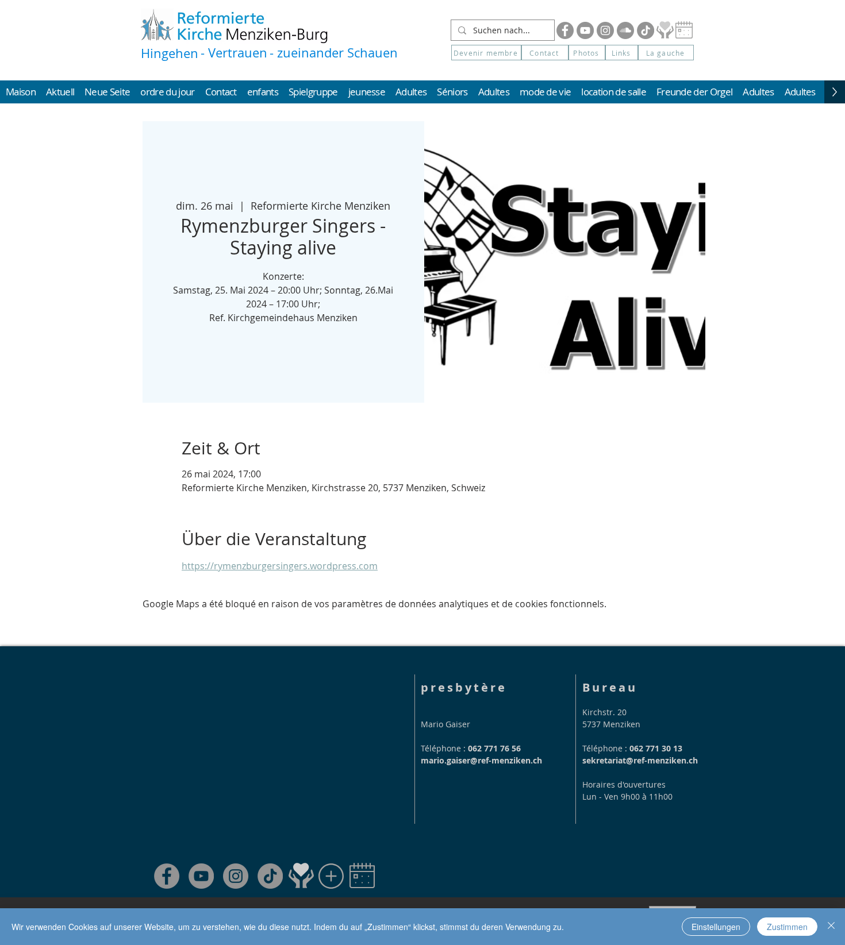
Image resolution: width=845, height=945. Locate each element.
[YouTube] (585, 30)
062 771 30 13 (655, 748)
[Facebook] (565, 30)
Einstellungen (716, 926)
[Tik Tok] (645, 30)
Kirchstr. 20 (604, 712)
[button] (666, 52)
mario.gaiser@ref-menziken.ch (481, 760)
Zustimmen (787, 926)
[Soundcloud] (625, 30)
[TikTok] (270, 876)
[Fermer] (831, 926)
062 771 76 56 (494, 748)
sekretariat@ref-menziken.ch (640, 760)
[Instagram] (605, 30)
